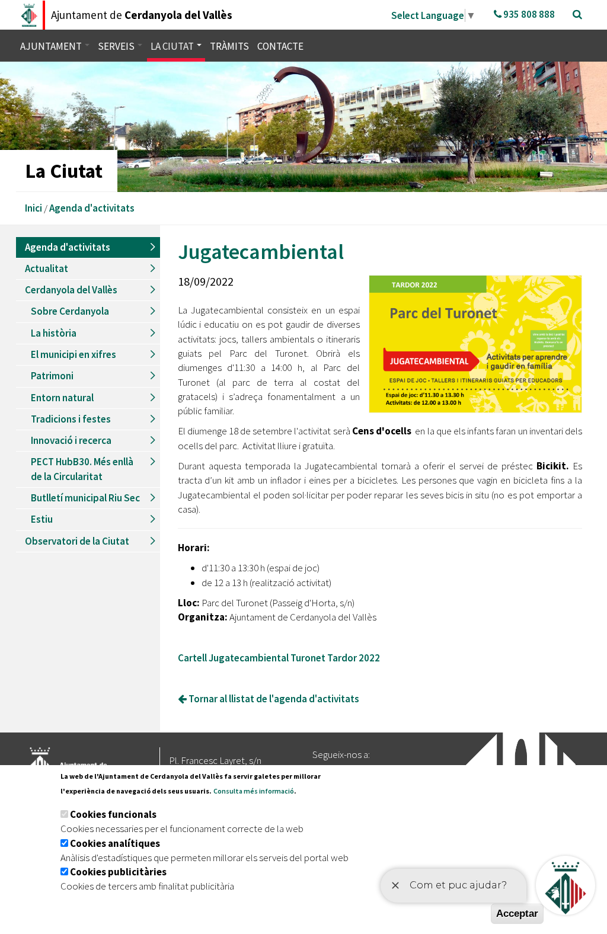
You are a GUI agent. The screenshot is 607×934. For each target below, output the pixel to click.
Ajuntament (52, 46)
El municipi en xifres (73, 354)
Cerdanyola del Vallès (71, 289)
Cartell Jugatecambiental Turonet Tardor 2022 (279, 657)
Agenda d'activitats (92, 208)
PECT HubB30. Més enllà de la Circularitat (82, 468)
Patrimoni (52, 375)
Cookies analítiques (115, 843)
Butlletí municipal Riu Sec (85, 497)
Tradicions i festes (71, 419)
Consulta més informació (253, 790)
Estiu (42, 519)
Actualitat (46, 268)
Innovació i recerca (71, 440)
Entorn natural (62, 397)
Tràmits (229, 46)
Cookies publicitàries (118, 871)
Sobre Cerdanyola (70, 311)
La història (53, 333)
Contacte (280, 46)
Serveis (117, 46)
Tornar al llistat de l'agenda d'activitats (273, 698)
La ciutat (173, 46)
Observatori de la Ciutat (77, 541)
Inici (33, 208)
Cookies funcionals (113, 814)
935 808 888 (528, 14)
